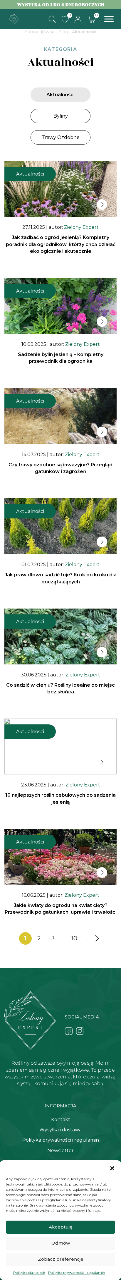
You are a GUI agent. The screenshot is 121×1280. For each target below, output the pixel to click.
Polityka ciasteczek (29, 1272)
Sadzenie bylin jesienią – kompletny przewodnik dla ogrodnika (60, 358)
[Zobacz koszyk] (91, 19)
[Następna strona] (96, 938)
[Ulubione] (65, 19)
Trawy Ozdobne (61, 137)
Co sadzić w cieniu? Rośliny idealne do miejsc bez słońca (60, 688)
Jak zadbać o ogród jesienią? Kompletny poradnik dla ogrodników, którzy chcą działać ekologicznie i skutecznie (60, 244)
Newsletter (60, 1150)
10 (74, 938)
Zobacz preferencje (60, 1259)
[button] (112, 1168)
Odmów (60, 1243)
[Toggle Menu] (109, 19)
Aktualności (60, 94)
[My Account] (78, 19)
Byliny (60, 116)
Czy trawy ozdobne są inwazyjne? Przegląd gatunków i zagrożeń (60, 468)
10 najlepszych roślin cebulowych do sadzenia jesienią (60, 798)
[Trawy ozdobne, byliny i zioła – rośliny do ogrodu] (14, 18)
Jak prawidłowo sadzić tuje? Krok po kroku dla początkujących (61, 578)
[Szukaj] (52, 19)
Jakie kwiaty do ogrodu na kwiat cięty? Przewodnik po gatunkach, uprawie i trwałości (61, 909)
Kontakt (60, 1119)
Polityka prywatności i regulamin (76, 1272)
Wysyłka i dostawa (60, 1130)
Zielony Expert (81, 227)
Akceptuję (60, 1227)
